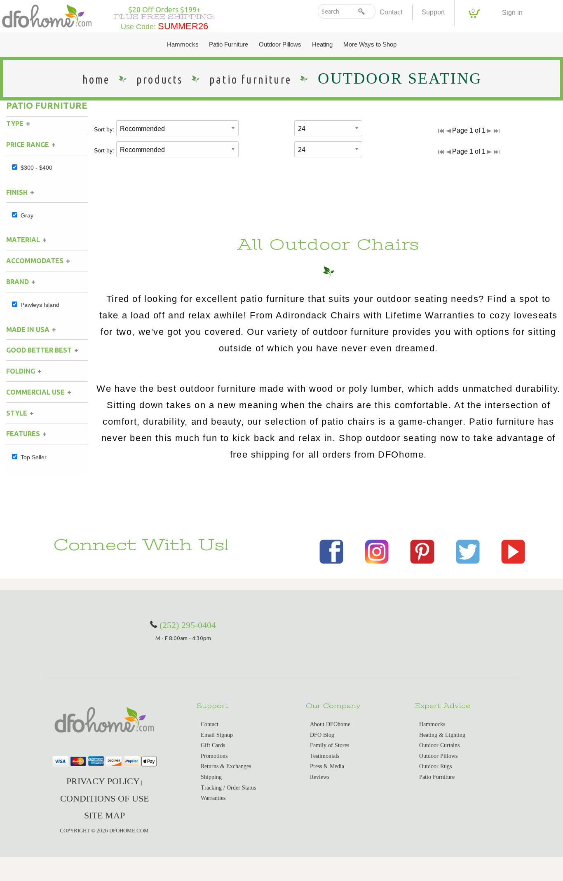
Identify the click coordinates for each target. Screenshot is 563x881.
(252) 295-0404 (188, 625)
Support (433, 12)
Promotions (214, 756)
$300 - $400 (36, 167)
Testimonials (324, 756)
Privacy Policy (103, 781)
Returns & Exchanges (226, 766)
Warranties (213, 798)
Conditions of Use (104, 798)
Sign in (512, 12)
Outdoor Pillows (280, 44)
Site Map (104, 815)
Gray (27, 215)
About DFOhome (330, 724)
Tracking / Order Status (228, 788)
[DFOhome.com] (46, 15)
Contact (391, 12)
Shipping (211, 777)
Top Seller (34, 457)
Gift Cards (213, 745)
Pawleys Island (40, 304)
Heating (322, 44)
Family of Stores (329, 745)
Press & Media (327, 766)
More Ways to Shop (369, 44)
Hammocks (183, 44)
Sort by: (104, 129)
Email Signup (217, 735)
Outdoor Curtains (439, 745)
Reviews (319, 777)
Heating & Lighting (442, 735)
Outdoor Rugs (435, 766)
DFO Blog (322, 735)
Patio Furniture (228, 44)
